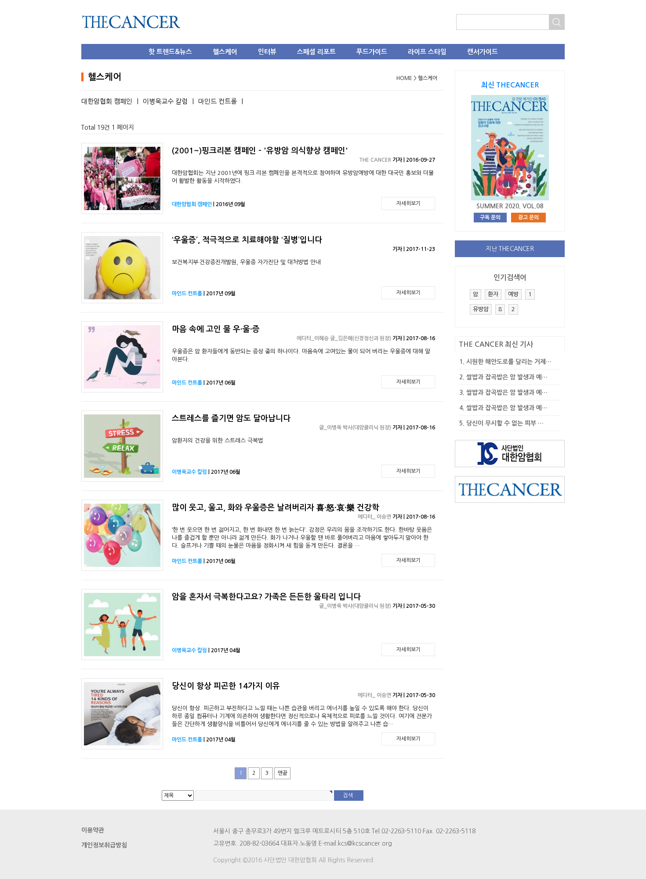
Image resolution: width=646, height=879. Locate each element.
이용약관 (92, 830)
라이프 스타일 (427, 51)
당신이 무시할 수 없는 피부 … (505, 423)
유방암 (481, 309)
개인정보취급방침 (104, 845)
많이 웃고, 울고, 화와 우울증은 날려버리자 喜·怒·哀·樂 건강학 (275, 508)
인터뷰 (267, 51)
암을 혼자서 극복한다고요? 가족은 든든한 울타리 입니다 (266, 597)
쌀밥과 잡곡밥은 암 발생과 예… (507, 377)
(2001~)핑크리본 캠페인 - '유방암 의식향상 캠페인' (260, 151)
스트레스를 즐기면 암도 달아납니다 (231, 418)
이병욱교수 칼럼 (165, 101)
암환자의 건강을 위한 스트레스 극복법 (217, 440)
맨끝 (282, 773)
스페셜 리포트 (316, 51)
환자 (493, 294)
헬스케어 (225, 51)
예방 (513, 294)
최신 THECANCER (510, 85)
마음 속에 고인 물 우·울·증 (216, 329)
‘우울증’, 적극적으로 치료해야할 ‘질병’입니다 (247, 240)
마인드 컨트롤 (217, 101)
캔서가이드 (482, 51)
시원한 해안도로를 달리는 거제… (509, 362)
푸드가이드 (371, 51)
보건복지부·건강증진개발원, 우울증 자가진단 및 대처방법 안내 (246, 262)
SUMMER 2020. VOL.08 (509, 206)
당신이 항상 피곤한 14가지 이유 (226, 686)
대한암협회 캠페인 (106, 101)
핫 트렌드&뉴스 (170, 51)
